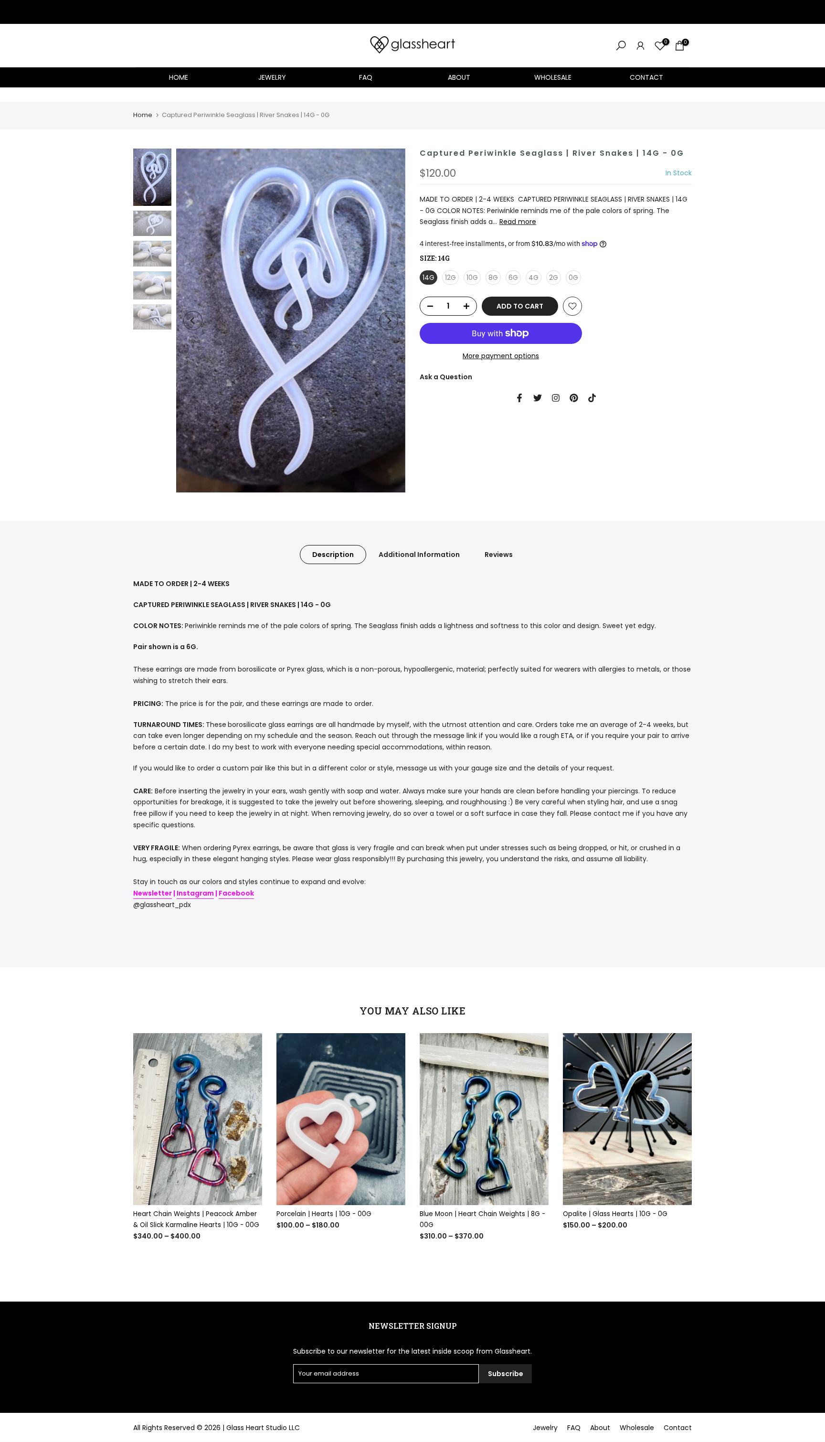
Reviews (499, 554)
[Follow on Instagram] (555, 398)
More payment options (501, 356)
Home (142, 114)
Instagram (195, 893)
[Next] (388, 320)
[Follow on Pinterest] (574, 398)
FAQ (365, 77)
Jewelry (545, 1427)
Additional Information (419, 554)
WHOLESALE (552, 77)
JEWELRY (272, 77)
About (600, 1427)
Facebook (236, 893)
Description (333, 554)
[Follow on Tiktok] (592, 398)
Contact (678, 1427)
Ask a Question (446, 377)
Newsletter (152, 893)
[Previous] (192, 320)
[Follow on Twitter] (537, 398)
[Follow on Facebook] (519, 398)
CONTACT (646, 77)
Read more (517, 221)
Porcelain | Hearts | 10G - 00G (323, 1213)
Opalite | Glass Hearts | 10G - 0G (615, 1213)
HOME (178, 77)
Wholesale (637, 1427)
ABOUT (459, 77)
